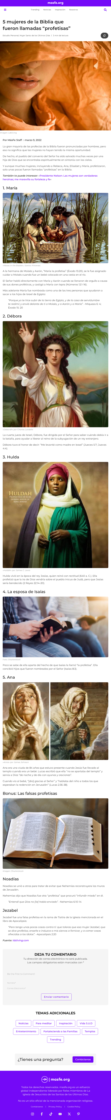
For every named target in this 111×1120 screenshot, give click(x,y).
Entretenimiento (26, 1031)
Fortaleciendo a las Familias (60, 1031)
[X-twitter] (69, 1114)
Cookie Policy (73, 1106)
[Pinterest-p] (78, 1114)
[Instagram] (32, 1114)
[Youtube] (60, 1114)
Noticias (47, 9)
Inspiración (60, 9)
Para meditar (44, 1023)
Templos (90, 1031)
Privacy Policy (55, 1106)
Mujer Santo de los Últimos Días (35, 35)
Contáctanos (37, 1106)
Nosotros (73, 9)
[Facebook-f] (41, 1114)
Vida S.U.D (86, 1023)
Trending (35, 9)
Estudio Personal (11, 35)
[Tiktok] (51, 1114)
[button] (5, 9)
